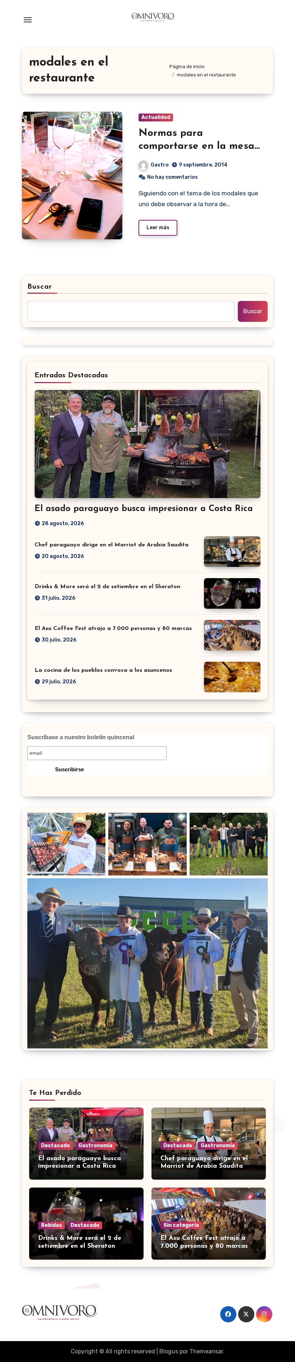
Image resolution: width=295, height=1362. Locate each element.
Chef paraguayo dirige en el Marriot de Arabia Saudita (112, 545)
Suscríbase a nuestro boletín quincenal (80, 737)
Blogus (168, 1351)
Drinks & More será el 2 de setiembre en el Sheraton (107, 587)
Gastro (160, 165)
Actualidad (155, 117)
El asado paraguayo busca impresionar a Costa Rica (144, 509)
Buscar (40, 286)
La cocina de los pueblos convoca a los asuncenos (103, 670)
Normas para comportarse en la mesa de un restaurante (196, 146)
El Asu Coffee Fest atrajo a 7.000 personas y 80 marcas (113, 628)
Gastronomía (95, 1146)
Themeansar (206, 1351)
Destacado (55, 1146)
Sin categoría (181, 1225)
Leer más (157, 228)
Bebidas (51, 1225)
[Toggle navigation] (27, 19)
